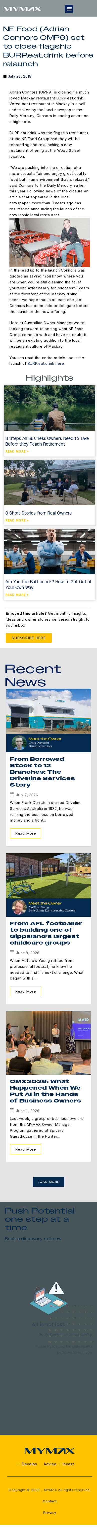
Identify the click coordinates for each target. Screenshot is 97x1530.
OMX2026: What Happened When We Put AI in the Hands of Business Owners (45, 1091)
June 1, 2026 (27, 1111)
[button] (69, 9)
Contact (49, 1501)
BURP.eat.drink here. (46, 363)
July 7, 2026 (27, 795)
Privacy (49, 1512)
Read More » (17, 451)
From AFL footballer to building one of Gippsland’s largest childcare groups (46, 933)
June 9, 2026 (27, 953)
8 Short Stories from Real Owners (38, 513)
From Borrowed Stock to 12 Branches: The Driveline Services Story (42, 772)
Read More (25, 833)
